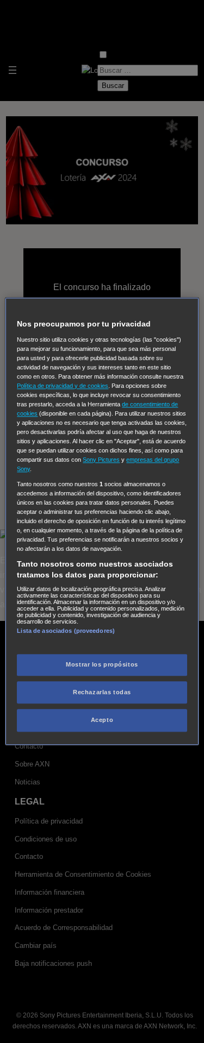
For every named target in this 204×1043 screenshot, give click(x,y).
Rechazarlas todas (102, 692)
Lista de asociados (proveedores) (66, 631)
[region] (102, 521)
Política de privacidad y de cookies (62, 385)
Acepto (102, 720)
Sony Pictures (101, 460)
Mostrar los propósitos (102, 664)
